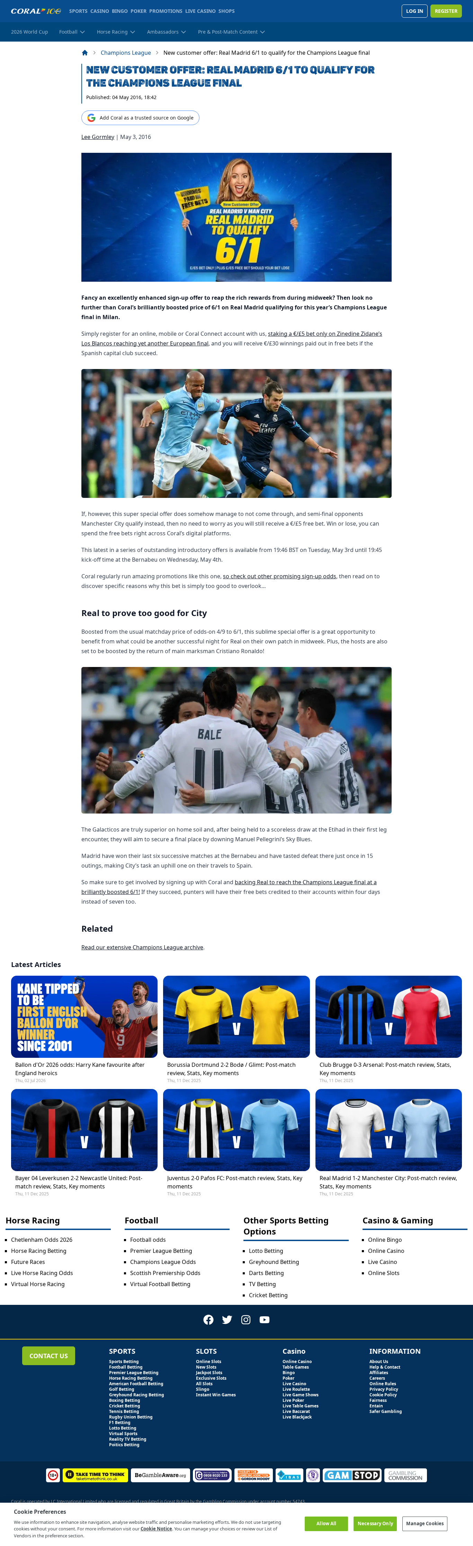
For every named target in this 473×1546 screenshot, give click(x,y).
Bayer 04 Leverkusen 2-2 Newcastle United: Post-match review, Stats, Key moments (78, 1182)
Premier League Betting (161, 1251)
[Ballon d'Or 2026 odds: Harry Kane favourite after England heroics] (84, 1017)
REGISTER (446, 11)
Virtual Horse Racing (38, 1284)
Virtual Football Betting (160, 1284)
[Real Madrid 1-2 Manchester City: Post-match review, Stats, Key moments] (388, 1130)
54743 (299, 1501)
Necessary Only (375, 1523)
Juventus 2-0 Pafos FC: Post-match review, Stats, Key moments (234, 1182)
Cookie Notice (156, 1529)
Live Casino (382, 1262)
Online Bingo (385, 1240)
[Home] (84, 52)
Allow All (326, 1523)
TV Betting (262, 1284)
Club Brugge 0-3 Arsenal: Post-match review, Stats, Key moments (385, 1069)
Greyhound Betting (274, 1262)
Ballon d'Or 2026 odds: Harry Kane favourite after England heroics (80, 1069)
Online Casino (386, 1251)
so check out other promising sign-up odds (279, 576)
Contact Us (48, 1356)
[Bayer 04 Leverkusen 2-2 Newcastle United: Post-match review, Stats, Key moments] (84, 1130)
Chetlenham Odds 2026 (41, 1240)
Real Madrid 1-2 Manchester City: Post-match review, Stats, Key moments (388, 1182)
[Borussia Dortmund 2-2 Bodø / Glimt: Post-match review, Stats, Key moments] (236, 1017)
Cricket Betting (268, 1295)
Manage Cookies (425, 1523)
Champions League (126, 52)
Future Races (28, 1262)
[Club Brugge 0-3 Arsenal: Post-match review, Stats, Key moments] (388, 1017)
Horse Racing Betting (38, 1251)
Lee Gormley (97, 137)
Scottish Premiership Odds (165, 1273)
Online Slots (384, 1273)
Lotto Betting (266, 1251)
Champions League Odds (163, 1262)
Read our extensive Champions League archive (142, 947)
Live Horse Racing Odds (42, 1273)
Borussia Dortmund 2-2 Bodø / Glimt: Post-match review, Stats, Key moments (231, 1069)
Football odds (148, 1240)
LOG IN (414, 11)
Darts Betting (266, 1273)
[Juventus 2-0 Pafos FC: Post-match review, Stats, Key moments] (236, 1130)
